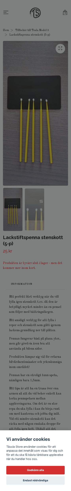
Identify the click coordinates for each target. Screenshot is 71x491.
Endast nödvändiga (35, 480)
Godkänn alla (35, 470)
